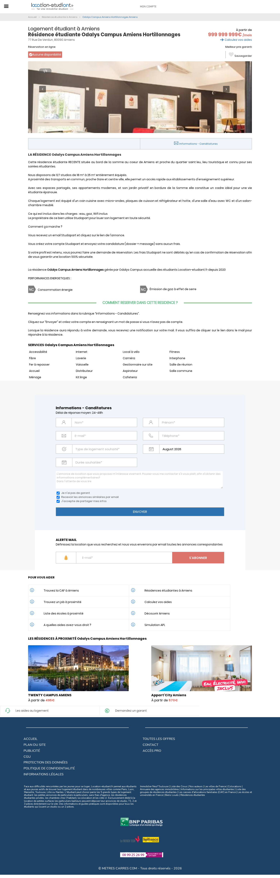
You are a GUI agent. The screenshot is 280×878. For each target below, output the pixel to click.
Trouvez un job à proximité (62, 602)
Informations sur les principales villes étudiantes (207, 789)
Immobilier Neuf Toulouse (154, 786)
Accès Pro (152, 751)
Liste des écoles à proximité (63, 613)
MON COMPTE (148, 6)
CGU (27, 756)
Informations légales (44, 774)
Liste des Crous (178, 786)
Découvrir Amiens (157, 613)
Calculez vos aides (238, 40)
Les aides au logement (32, 711)
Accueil (31, 739)
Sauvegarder (243, 56)
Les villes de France (215, 786)
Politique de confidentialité (49, 768)
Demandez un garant (131, 711)
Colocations (234, 786)
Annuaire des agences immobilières (159, 789)
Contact (150, 745)
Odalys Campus (131, 270)
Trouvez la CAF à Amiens (61, 590)
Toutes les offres (159, 739)
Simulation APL (155, 625)
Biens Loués (172, 795)
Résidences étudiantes (192, 795)
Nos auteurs (196, 786)
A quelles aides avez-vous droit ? (67, 625)
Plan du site (35, 745)
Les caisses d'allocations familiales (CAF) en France (207, 792)
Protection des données (46, 762)
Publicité (32, 751)
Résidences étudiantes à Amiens (168, 590)
